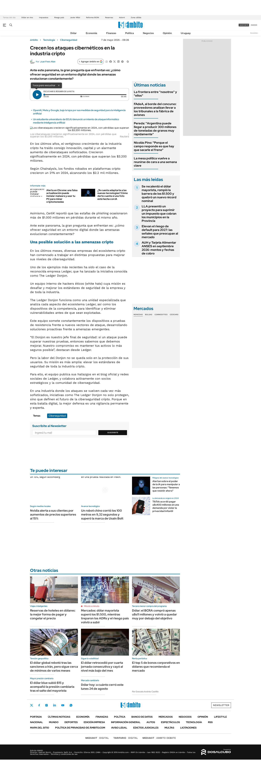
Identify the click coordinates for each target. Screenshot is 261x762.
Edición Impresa (94, 722)
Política (129, 33)
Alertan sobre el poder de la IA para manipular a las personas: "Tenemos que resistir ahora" (166, 486)
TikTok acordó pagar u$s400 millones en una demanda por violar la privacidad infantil (165, 506)
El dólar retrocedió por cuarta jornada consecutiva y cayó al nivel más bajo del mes (102, 667)
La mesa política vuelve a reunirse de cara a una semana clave (155, 162)
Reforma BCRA (92, 17)
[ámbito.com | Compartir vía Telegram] (122, 61)
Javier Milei (75, 17)
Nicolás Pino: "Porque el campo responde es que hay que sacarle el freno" (154, 146)
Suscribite (112, 432)
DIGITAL (97, 737)
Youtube (62, 705)
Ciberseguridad (68, 40)
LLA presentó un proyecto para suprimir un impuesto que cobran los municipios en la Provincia (159, 213)
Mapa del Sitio (39, 727)
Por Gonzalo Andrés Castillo (145, 691)
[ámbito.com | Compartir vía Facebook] (110, 61)
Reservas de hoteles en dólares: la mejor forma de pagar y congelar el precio (52, 614)
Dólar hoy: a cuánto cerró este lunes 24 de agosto (102, 687)
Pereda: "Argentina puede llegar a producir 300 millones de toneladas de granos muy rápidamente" (155, 128)
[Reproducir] (37, 94)
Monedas (138, 314)
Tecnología (49, 40)
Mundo (53, 722)
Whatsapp (71, 705)
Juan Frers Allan (47, 61)
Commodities (161, 314)
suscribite (244, 25)
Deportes (71, 722)
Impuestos (43, 17)
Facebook (39, 705)
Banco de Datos (142, 716)
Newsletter (254, 33)
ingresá (254, 25)
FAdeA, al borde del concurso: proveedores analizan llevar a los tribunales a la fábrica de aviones (155, 109)
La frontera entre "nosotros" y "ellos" (155, 93)
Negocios (148, 33)
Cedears (174, 314)
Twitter (31, 705)
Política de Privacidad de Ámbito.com (80, 727)
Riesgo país (59, 17)
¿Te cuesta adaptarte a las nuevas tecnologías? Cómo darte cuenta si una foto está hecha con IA (112, 195)
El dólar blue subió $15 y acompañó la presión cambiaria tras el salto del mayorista (52, 687)
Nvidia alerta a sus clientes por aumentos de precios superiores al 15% (53, 514)
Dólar (73, 33)
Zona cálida (136, 17)
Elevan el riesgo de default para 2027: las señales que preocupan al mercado (160, 231)
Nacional (36, 722)
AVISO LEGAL (119, 727)
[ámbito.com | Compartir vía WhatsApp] (106, 61)
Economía (91, 33)
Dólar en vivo (27, 17)
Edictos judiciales (145, 727)
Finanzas (111, 33)
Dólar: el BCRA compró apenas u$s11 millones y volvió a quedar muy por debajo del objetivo (154, 614)
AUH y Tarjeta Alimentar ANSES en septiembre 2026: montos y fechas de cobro (159, 248)
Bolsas (148, 314)
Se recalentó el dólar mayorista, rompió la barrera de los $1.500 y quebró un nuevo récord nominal (159, 193)
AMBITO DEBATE (159, 737)
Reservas (109, 17)
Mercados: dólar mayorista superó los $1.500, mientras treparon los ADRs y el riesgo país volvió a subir (105, 616)
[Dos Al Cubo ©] (216, 752)
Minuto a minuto (91, 606)
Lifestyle (220, 716)
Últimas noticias (59, 716)
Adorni (122, 17)
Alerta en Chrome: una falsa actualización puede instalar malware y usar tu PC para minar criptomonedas (61, 196)
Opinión (167, 33)
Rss (210, 722)
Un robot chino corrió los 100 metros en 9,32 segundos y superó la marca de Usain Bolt (102, 514)
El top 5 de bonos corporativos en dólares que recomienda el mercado (156, 667)
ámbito (34, 40)
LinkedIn (54, 705)
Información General (125, 722)
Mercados (166, 716)
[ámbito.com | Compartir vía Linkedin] (118, 61)
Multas (169, 727)
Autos (151, 722)
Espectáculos (170, 722)
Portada (36, 716)
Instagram (46, 705)
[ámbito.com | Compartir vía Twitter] (114, 61)
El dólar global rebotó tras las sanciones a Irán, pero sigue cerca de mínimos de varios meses (54, 667)
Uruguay (186, 33)
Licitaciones (188, 727)
